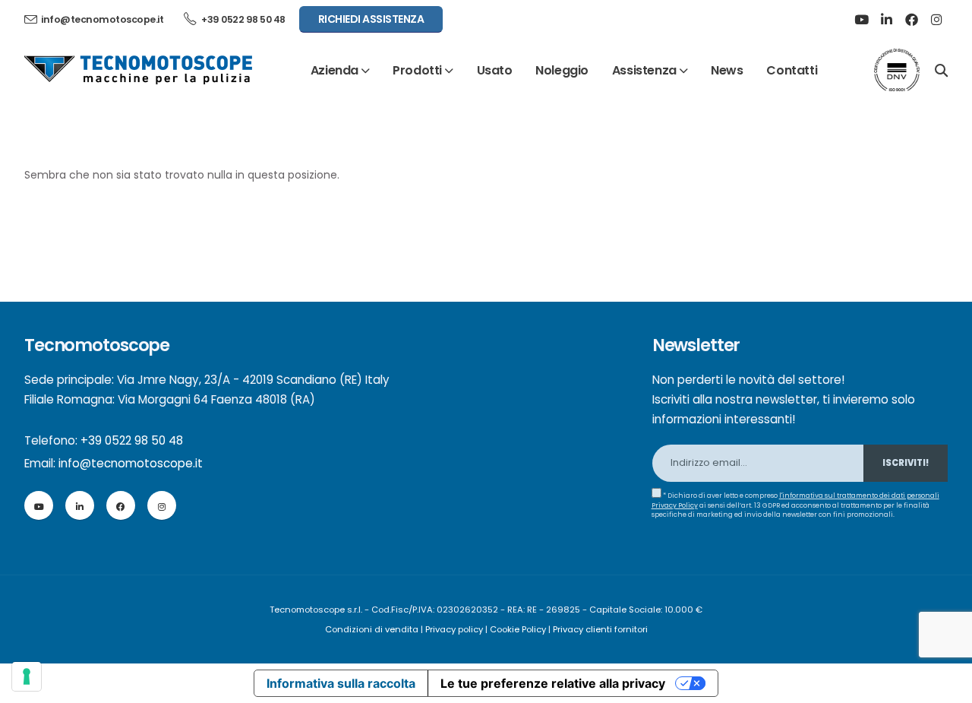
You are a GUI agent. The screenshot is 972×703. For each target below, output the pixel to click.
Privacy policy (454, 629)
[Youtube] (861, 19)
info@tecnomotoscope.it (130, 463)
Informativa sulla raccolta (341, 683)
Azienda (334, 70)
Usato (495, 70)
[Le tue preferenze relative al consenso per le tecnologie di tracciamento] (26, 676)
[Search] (941, 69)
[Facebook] (911, 19)
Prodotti (417, 70)
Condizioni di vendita (371, 629)
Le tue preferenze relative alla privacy (552, 683)
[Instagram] (936, 19)
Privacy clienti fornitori (600, 629)
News (727, 70)
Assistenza (644, 70)
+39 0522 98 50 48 (243, 19)
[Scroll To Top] (945, 686)
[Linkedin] (886, 19)
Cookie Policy (518, 629)
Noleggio (562, 70)
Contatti (791, 70)
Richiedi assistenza (371, 19)
